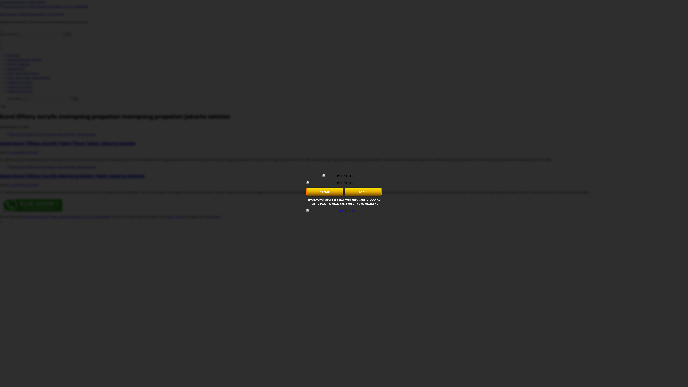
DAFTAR (325, 192)
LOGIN (363, 192)
